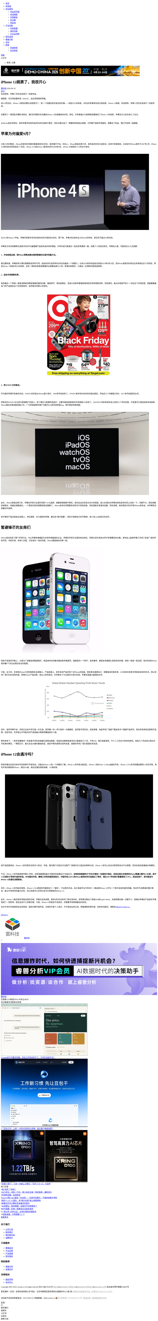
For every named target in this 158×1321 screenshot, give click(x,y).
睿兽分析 (9, 39)
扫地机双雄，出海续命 (11, 1195)
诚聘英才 (9, 1238)
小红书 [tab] (3, 1313)
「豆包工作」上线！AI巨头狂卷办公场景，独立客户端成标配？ (28, 1129)
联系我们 (9, 1232)
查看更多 (4, 1217)
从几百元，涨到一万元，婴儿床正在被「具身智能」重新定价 (27, 1192)
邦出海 (13, 23)
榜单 (7, 45)
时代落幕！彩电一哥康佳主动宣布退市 (17, 1209)
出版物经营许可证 (99, 1298)
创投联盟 (14, 28)
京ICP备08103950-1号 (62, 1287)
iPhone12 (4, 915)
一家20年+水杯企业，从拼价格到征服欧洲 (19, 1212)
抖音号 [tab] (3, 1316)
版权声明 (9, 1280)
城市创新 (14, 31)
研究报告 (9, 1256)
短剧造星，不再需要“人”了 (14, 1214)
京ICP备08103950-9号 (79, 1287)
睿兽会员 (9, 1248)
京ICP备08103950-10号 (97, 1287)
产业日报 (9, 1251)
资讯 (7, 3)
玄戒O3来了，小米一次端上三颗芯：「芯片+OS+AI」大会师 (26, 1184)
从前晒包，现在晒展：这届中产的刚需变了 (19, 1206)
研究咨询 (9, 37)
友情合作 (9, 1269)
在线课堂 (14, 14)
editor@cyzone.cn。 (123, 907)
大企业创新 (14, 34)
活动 (7, 42)
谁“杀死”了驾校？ (9, 1189)
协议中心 (9, 1282)
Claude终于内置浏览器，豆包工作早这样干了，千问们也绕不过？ (28, 1057)
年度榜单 (14, 48)
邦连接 (8, 6)
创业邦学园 (14, 12)
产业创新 (9, 26)
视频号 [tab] (3, 1311)
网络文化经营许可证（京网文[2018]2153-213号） (93, 1292)
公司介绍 (9, 1229)
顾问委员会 (10, 1235)
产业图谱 (9, 1253)
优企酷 (13, 20)
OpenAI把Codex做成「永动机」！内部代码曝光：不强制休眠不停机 (29, 1198)
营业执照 (87, 1298)
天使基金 (14, 17)
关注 (3, 91)
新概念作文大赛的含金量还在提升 (16, 1203)
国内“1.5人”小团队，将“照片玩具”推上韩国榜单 (21, 1201)
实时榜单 (14, 51)
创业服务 (9, 9)
